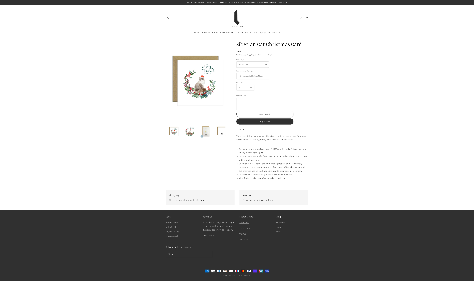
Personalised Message (244, 71)
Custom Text (241, 96)
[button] (168, 18)
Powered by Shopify (244, 275)
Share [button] (241, 129)
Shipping (250, 55)
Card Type (240, 59)
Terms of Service (173, 236)
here (202, 200)
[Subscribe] (209, 254)
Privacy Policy (172, 222)
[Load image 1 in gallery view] (173, 131)
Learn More (208, 235)
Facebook (244, 222)
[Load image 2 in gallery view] (189, 131)
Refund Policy (172, 227)
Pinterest (243, 239)
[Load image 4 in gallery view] (205, 131)
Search (279, 231)
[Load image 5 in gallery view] (221, 131)
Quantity (239, 82)
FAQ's (278, 227)
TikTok (242, 234)
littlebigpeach (232, 275)
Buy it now (265, 121)
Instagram (244, 228)
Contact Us (281, 222)
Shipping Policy (172, 231)
